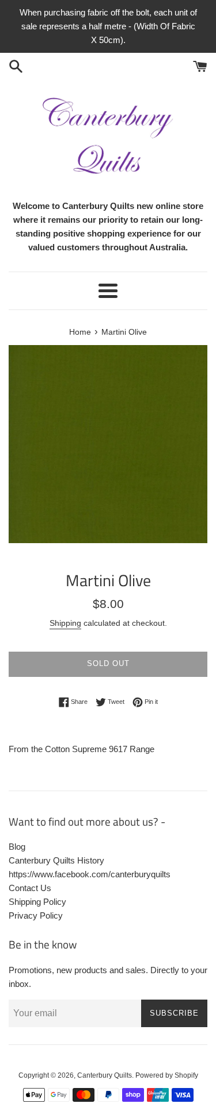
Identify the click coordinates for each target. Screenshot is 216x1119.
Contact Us (30, 888)
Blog (17, 846)
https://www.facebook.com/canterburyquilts (89, 874)
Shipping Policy (37, 902)
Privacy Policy (36, 915)
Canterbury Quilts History (56, 860)
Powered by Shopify (166, 1075)
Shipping (65, 623)
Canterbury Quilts (104, 1075)
